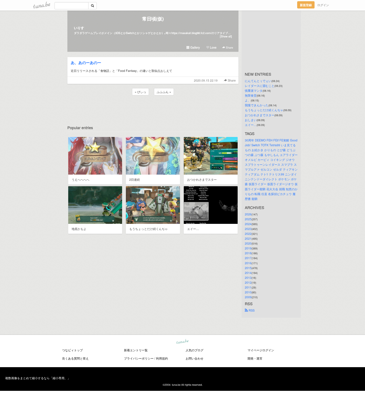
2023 (248, 229)
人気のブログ (194, 350)
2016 (248, 263)
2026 (248, 214)
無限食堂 (251, 95)
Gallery (194, 47)
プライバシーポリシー (139, 358)
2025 (248, 219)
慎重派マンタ (254, 90)
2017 (248, 258)
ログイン (323, 5)
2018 (248, 253)
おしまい (251, 120)
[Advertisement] (152, 107)
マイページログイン (261, 350)
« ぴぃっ (140, 92)
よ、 (248, 100)
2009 (248, 297)
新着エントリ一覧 (136, 350)
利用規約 (162, 358)
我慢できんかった (256, 105)
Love (213, 47)
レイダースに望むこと (259, 85)
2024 (248, 224)
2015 (248, 268)
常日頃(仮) (153, 18)
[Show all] (226, 36)
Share (229, 47)
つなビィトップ (72, 350)
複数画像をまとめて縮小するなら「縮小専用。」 (37, 378)
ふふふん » (164, 92)
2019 (248, 248)
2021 (248, 238)
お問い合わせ (194, 358)
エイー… (251, 125)
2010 (248, 292)
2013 (248, 277)
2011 (248, 287)
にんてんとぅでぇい (258, 81)
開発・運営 (255, 358)
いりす (79, 27)
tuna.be (182, 342)
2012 (248, 282)
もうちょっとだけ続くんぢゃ (264, 110)
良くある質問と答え (75, 358)
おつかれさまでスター (259, 115)
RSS (251, 310)
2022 (248, 233)
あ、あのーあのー (86, 62)
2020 (248, 243)
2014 (248, 273)
